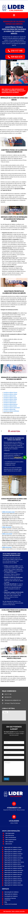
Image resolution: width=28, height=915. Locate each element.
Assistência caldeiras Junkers (10, 394)
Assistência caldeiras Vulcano (10, 392)
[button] (14, 15)
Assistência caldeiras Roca (9, 395)
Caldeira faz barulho (6, 527)
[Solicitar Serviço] (25, 457)
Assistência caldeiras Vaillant (10, 399)
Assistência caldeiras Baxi (9, 409)
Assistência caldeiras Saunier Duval (11, 407)
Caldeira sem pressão (7, 533)
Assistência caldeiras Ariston (10, 397)
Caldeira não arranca (7, 547)
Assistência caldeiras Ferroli (9, 400)
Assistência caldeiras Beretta (10, 405)
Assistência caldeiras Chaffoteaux (11, 411)
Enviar (6, 779)
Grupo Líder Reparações (11, 831)
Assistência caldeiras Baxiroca (10, 404)
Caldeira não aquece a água (8, 512)
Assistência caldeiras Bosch (9, 402)
